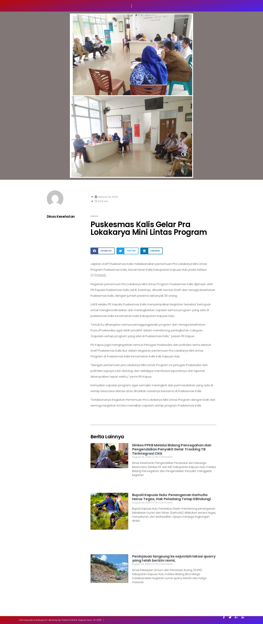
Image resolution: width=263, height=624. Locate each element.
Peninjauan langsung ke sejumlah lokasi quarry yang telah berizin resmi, (174, 558)
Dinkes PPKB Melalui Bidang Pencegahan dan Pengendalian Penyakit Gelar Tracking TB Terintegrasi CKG (171, 449)
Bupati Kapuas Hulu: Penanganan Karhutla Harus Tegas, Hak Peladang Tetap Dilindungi (171, 496)
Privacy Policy (112, 620)
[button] (102, 251)
